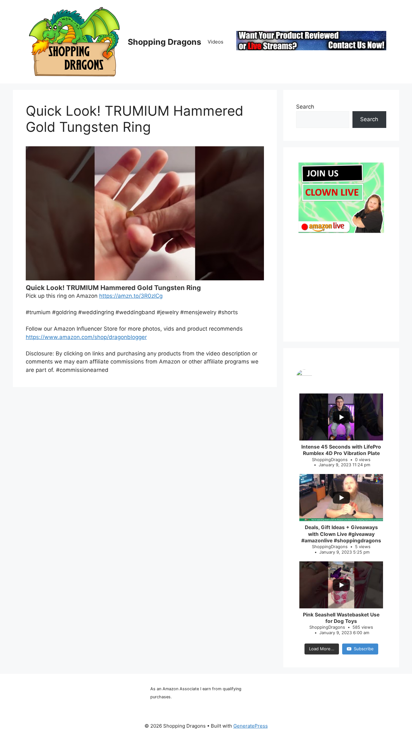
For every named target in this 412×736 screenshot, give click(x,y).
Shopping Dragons (164, 42)
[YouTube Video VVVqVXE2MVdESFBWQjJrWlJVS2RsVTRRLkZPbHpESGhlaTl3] (145, 213)
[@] (341, 377)
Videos (215, 42)
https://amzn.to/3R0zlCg (131, 296)
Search (305, 106)
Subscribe (364, 648)
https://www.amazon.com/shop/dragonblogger (86, 337)
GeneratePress (250, 726)
